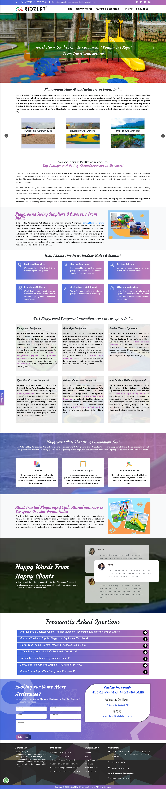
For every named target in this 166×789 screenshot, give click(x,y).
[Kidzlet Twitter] (141, 2)
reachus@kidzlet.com (120, 768)
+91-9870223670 (118, 762)
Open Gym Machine (26, 393)
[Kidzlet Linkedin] (145, 2)
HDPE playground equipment (31, 103)
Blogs (88, 756)
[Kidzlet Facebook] (137, 2)
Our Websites (92, 768)
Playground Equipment (61, 752)
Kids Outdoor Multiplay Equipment (65, 771)
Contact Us (91, 771)
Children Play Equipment (120, 778)
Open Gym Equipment (60, 756)
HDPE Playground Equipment (86, 407)
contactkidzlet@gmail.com (83, 2)
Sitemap (89, 764)
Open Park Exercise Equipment (64, 764)
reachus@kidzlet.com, (62, 2)
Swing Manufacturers (93, 223)
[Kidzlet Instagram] (149, 2)
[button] (12, 48)
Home (88, 752)
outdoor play (23, 364)
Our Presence (92, 760)
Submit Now (23, 737)
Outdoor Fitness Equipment (63, 760)
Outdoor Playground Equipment (130, 393)
